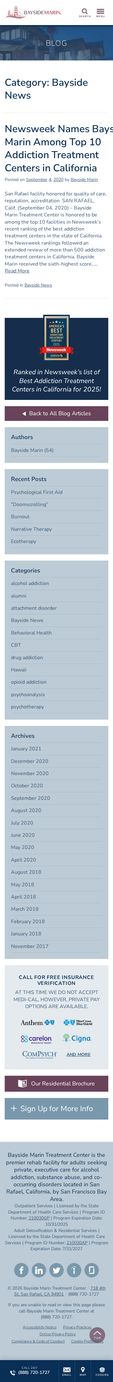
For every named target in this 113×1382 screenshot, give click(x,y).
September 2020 (30, 798)
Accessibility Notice (39, 1327)
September (36, 180)
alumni (18, 596)
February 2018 (28, 921)
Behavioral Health (31, 632)
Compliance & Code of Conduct (38, 1341)
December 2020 (29, 761)
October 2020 (27, 785)
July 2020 (22, 823)
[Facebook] (21, 1270)
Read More (17, 270)
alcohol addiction (30, 583)
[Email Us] (67, 1371)
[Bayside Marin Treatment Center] (33, 12)
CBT (16, 645)
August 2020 (26, 810)
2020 (58, 180)
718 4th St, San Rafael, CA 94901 (60, 1291)
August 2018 (26, 872)
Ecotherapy (23, 541)
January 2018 (26, 933)
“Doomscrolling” (29, 504)
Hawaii (18, 669)
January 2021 (26, 748)
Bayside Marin (84, 180)
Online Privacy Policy (58, 1334)
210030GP (39, 1218)
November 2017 (30, 946)
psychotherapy (27, 706)
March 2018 (25, 909)
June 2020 (23, 835)
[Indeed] (74, 1270)
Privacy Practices (77, 1327)
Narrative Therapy (31, 529)
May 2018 (22, 884)
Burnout (20, 516)
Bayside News (38, 285)
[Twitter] (56, 1270)
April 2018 (23, 896)
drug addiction (27, 657)
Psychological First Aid (36, 492)
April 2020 (23, 860)
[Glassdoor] (91, 1270)
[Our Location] (83, 1371)
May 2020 (22, 847)
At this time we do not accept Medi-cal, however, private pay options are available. (56, 999)
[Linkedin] (39, 1270)
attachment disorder (34, 608)
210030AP (77, 1243)
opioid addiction (28, 682)
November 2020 (30, 773)
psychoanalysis (28, 694)
